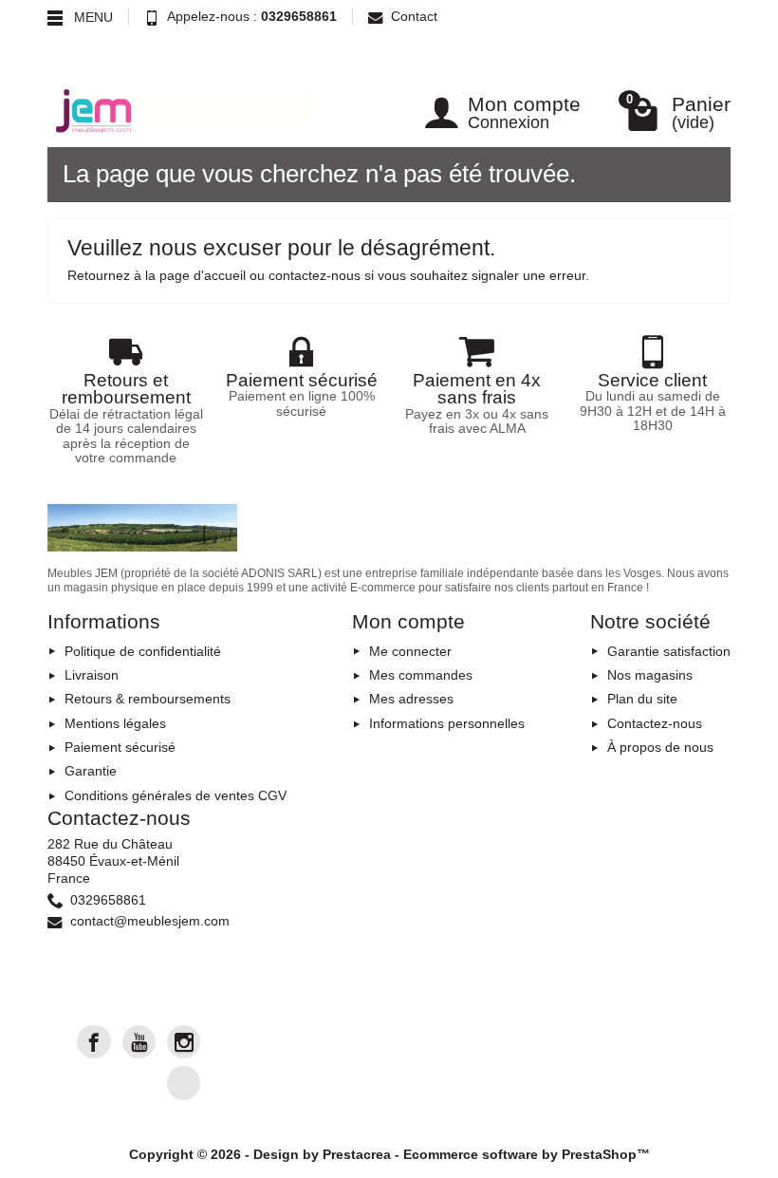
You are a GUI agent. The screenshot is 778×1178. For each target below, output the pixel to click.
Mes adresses (411, 698)
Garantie (91, 770)
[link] (93, 1041)
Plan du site (642, 698)
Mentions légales (115, 723)
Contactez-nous (654, 723)
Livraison (92, 674)
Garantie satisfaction (669, 651)
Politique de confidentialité (143, 651)
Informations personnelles (447, 723)
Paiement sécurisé (120, 747)
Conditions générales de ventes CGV (176, 795)
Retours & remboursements (148, 698)
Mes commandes (420, 674)
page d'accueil (202, 275)
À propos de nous (660, 747)
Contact (414, 16)
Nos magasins (650, 674)
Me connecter (410, 651)
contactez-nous (315, 275)
